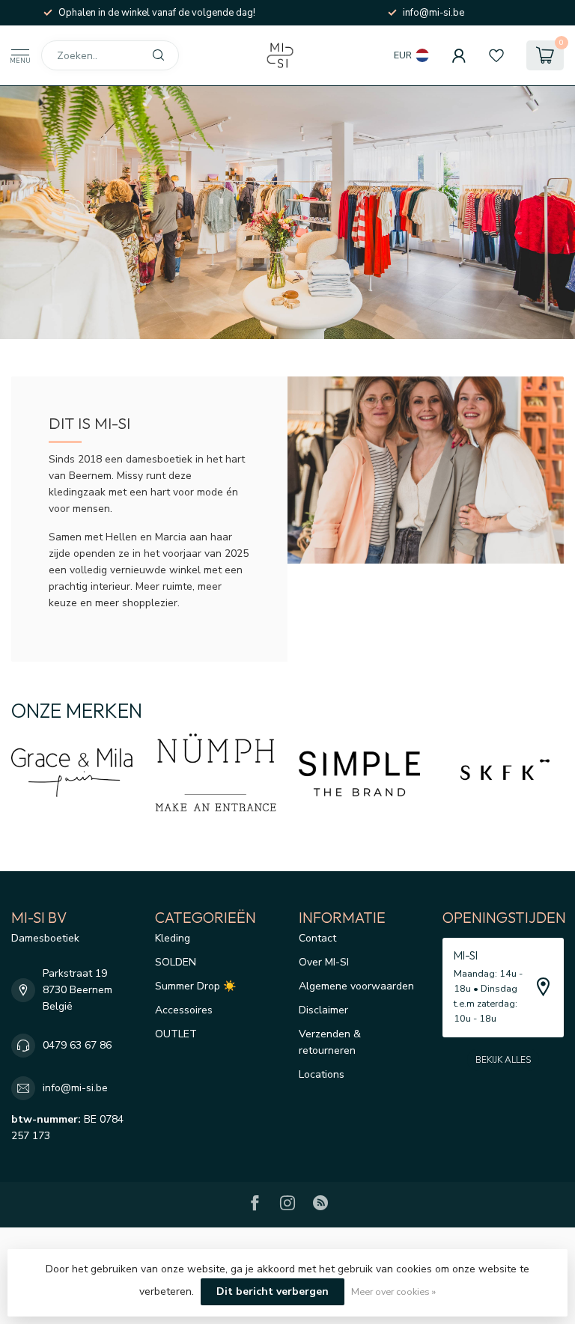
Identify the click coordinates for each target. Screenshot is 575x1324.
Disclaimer (323, 1010)
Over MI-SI (324, 962)
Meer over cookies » (393, 1291)
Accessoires (184, 1010)
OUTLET (176, 1034)
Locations (321, 1074)
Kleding (172, 938)
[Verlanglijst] (496, 55)
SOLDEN (175, 962)
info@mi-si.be (75, 1088)
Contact (317, 938)
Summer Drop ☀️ (195, 986)
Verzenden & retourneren (330, 1042)
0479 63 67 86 (77, 1045)
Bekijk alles (503, 1060)
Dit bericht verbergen (272, 1291)
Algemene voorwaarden (356, 986)
